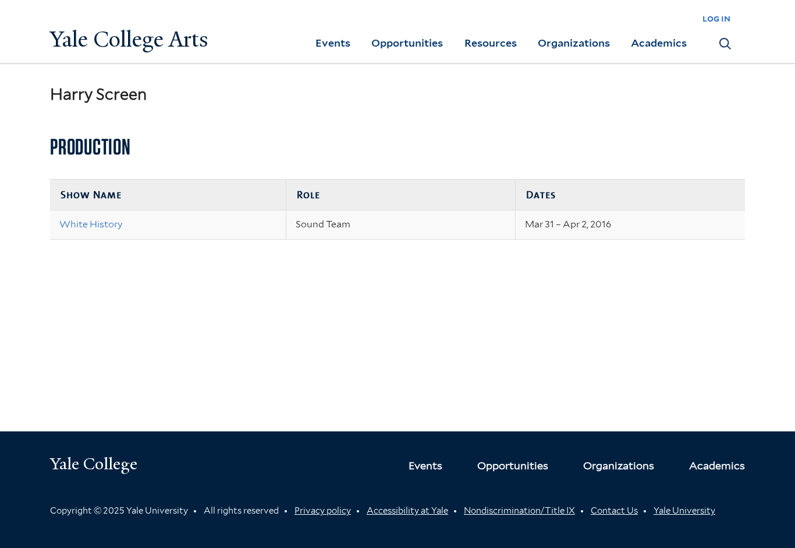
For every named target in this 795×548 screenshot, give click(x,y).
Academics (659, 43)
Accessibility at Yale (407, 510)
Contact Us (614, 510)
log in (716, 18)
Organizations (574, 43)
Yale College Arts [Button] (129, 39)
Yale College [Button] (93, 464)
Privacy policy (322, 510)
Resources (490, 43)
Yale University (684, 510)
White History (91, 224)
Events (332, 43)
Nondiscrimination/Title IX (519, 510)
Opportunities (407, 43)
